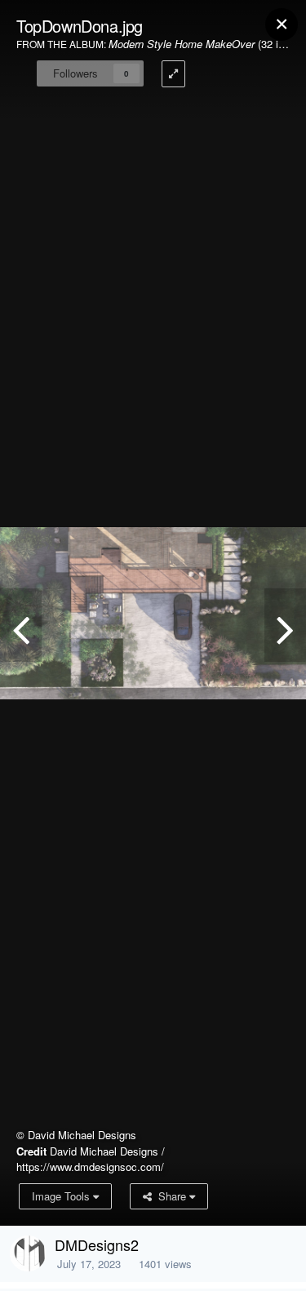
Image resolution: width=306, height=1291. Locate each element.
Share (170, 1196)
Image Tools (62, 1196)
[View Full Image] (173, 73)
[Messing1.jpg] (285, 625)
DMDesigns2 (97, 1244)
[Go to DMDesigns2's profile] (28, 1253)
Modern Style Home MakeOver (182, 43)
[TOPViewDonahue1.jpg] (21, 625)
